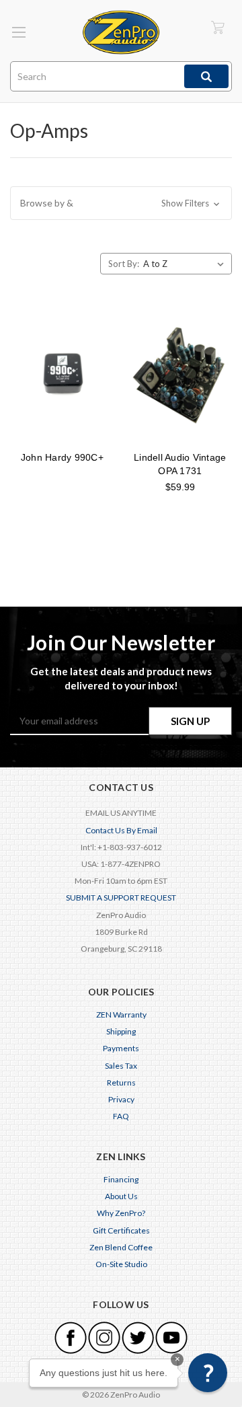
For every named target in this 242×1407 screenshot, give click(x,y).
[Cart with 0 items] (218, 27)
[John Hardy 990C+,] (62, 375)
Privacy (121, 1099)
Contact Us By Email (121, 830)
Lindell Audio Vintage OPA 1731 (180, 464)
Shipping (121, 1031)
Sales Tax (121, 1066)
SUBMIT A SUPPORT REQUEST (121, 897)
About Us (121, 1196)
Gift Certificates (121, 1230)
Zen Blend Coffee (121, 1247)
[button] (121, 203)
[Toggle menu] (18, 31)
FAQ (121, 1116)
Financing (121, 1179)
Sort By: (123, 263)
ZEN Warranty (121, 1015)
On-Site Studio (121, 1264)
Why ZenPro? (121, 1213)
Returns (121, 1082)
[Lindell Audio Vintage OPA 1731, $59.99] (180, 375)
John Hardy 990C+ (62, 457)
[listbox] (186, 264)
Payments (121, 1048)
